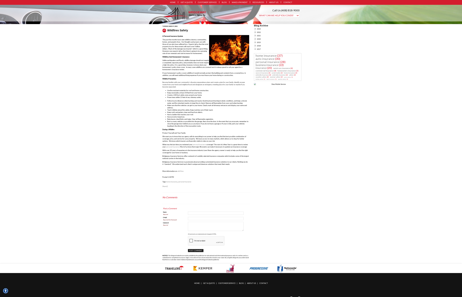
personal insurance (199, 169)
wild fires (180, 195)
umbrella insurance (278, 99)
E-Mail (165, 241)
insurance (261, 92)
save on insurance (262, 97)
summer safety (275, 101)
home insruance (289, 97)
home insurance (171, 206)
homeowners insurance (286, 95)
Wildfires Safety (177, 54)
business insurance (267, 89)
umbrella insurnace (262, 99)
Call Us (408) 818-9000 (286, 10)
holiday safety (259, 103)
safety (291, 99)
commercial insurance (264, 95)
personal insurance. (173, 171)
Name (165, 236)
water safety (287, 101)
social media (276, 97)
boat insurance (270, 103)
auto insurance (265, 83)
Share (164, 210)
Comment (166, 247)
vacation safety (261, 101)
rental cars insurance (281, 92)
